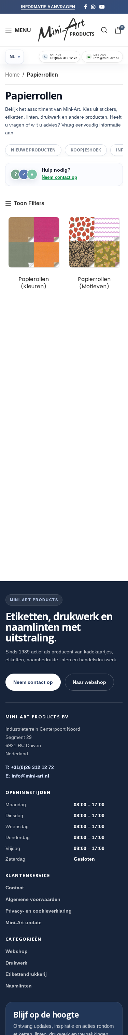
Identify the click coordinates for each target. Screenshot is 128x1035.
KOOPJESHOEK (86, 150)
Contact (14, 887)
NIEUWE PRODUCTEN (33, 150)
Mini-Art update (23, 922)
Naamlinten (18, 985)
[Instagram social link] (93, 7)
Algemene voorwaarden (32, 899)
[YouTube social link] (102, 7)
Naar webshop (89, 682)
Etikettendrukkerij (26, 974)
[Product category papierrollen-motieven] (94, 255)
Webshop (16, 951)
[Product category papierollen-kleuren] (33, 255)
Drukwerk (16, 963)
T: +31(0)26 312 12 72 (29, 767)
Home (12, 75)
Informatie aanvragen (48, 6)
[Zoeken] (104, 30)
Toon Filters (29, 203)
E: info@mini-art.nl (27, 776)
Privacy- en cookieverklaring (38, 911)
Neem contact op (59, 177)
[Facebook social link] (85, 7)
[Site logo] (66, 29)
